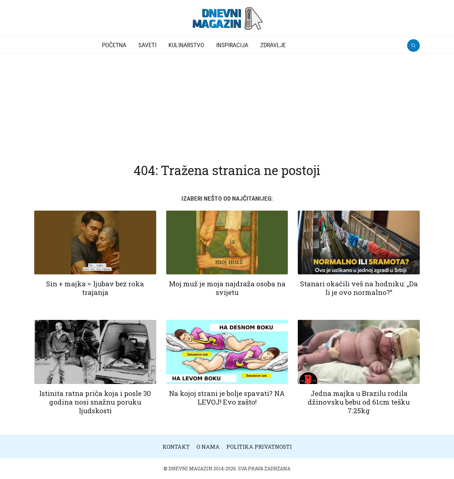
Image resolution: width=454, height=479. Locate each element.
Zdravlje (273, 45)
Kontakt (176, 446)
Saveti (147, 45)
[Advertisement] (227, 103)
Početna (114, 45)
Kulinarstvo (186, 45)
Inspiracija (232, 45)
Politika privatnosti (259, 446)
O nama (208, 446)
